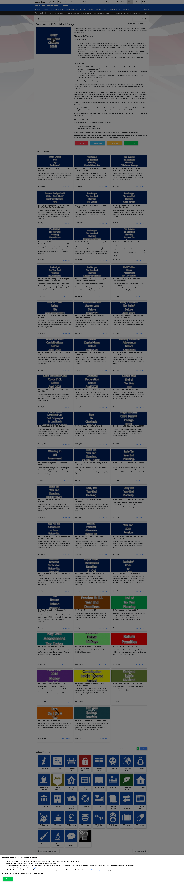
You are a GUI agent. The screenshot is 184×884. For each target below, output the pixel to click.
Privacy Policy (35, 868)
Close (7, 879)
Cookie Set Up (95, 870)
